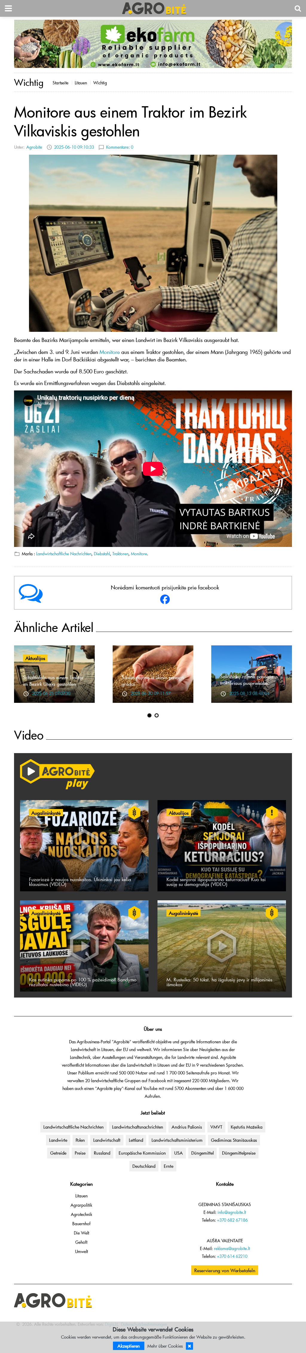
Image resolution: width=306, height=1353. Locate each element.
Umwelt (81, 1251)
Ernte (168, 1166)
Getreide (58, 1153)
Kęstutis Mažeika (246, 1127)
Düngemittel (202, 1153)
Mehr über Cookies (165, 1346)
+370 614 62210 (232, 1256)
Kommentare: (119, 147)
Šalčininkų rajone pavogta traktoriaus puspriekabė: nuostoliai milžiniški (246, 683)
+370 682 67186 (232, 1220)
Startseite (60, 83)
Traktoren (120, 554)
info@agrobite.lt (232, 1212)
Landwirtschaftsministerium (177, 1140)
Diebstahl (102, 554)
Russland (102, 1153)
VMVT (216, 1127)
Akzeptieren (128, 1346)
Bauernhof (81, 1223)
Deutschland (143, 1166)
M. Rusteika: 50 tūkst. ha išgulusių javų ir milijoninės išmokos (219, 981)
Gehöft (81, 1242)
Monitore (139, 554)
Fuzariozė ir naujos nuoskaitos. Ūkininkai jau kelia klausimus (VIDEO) (80, 881)
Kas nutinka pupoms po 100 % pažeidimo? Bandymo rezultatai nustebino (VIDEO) (83, 981)
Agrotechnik (81, 1214)
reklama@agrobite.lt (232, 1248)
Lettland (136, 1140)
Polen (80, 1140)
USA (178, 1153)
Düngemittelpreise (238, 1153)
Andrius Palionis (187, 1127)
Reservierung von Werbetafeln (224, 1270)
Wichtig (100, 83)
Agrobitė (34, 147)
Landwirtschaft (106, 1140)
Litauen (81, 83)
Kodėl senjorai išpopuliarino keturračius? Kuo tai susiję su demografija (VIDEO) (216, 881)
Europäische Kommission (142, 1153)
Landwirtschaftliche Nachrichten (63, 554)
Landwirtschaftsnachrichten (137, 1127)
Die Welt (81, 1233)
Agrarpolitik (81, 1205)
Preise (80, 1153)
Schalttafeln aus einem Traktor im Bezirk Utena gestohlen (53, 680)
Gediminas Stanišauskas (234, 1140)
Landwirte (58, 1140)
